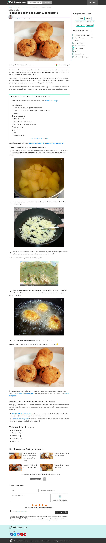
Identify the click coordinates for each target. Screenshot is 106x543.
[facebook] (11, 534)
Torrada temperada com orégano (84, 35)
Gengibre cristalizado (80, 43)
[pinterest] (24, 534)
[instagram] (18, 534)
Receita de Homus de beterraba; (22, 413)
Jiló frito (77, 51)
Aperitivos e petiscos (17, 7)
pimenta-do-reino (19, 135)
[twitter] (14, 534)
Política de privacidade (57, 541)
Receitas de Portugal (51, 100)
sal (15, 132)
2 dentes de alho (19, 116)
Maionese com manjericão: (20, 419)
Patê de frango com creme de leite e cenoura (85, 39)
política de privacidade (22, 511)
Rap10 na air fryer (79, 54)
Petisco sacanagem (80, 46)
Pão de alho (90, 22)
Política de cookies (68, 541)
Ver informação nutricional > (39, 138)
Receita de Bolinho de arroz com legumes (30, 466)
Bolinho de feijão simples (82, 57)
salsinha (16, 130)
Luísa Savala (17, 19)
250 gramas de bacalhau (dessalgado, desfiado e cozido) (32, 110)
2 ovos (16, 113)
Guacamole (89, 25)
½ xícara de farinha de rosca (23, 121)
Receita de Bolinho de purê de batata (62, 455)
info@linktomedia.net (51, 520)
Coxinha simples (79, 48)
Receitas (10, 7)
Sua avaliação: (29, 508)
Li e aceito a (19, 511)
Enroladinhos (80, 25)
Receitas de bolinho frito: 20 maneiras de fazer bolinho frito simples (30, 457)
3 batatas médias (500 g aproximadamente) (28, 107)
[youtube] (21, 534)
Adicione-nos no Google (63, 65)
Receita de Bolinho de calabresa (62, 466)
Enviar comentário (61, 512)
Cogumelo (88, 18)
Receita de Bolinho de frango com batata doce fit (46, 143)
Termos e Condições (46, 541)
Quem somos (30, 541)
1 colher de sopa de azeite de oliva (25, 124)
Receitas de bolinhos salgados (26, 393)
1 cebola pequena (19, 119)
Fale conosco (37, 541)
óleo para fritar (19, 127)
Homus (81, 18)
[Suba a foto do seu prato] (44, 479)
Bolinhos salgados (27, 7)
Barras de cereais (80, 22)
